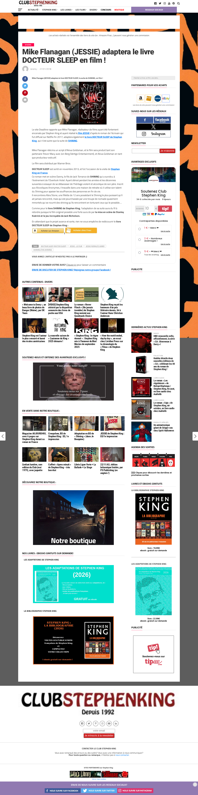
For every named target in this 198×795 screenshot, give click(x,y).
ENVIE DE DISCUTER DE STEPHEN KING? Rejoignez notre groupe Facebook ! (71, 270)
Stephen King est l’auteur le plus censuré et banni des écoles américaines (34, 338)
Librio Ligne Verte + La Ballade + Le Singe (85, 466)
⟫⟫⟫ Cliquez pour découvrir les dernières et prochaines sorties (151, 474)
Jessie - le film (76, 246)
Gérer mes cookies (99, 779)
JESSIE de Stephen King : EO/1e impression (112, 435)
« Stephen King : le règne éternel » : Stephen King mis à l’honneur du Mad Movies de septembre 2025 (86, 341)
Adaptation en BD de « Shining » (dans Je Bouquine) (84, 436)
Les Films (80, 9)
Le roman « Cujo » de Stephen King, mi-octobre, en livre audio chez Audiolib (164, 406)
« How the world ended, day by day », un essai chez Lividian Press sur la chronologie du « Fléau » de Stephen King (111, 342)
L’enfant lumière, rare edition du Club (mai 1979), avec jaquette (32, 467)
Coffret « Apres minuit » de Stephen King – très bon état (59, 467)
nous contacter (122, 755)
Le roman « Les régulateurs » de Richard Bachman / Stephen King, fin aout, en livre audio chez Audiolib (164, 387)
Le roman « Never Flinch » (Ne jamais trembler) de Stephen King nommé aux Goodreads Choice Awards (84, 311)
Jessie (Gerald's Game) (95, 246)
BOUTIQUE (119, 9)
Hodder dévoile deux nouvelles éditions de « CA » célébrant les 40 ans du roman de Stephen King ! (164, 364)
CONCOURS (106, 9)
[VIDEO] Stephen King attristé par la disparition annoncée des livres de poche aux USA (60, 309)
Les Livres (65, 9)
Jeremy (33, 69)
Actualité (33, 9)
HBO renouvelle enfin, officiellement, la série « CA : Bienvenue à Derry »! (164, 340)
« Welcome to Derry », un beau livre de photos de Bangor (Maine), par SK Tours (34, 309)
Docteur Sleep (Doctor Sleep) (53, 246)
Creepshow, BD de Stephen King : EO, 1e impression (58, 436)
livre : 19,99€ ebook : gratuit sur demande (153, 549)
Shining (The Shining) (42, 249)
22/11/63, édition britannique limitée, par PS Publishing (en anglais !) (111, 469)
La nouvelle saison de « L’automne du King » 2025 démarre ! (58, 338)
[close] (195, 784)
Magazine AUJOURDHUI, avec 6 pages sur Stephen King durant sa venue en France (34, 438)
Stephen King (49, 9)
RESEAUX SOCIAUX (154, 9)
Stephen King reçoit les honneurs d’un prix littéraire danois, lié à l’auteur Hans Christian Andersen (111, 310)
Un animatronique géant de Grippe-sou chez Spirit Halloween (164, 428)
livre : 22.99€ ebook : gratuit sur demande (153, 620)
